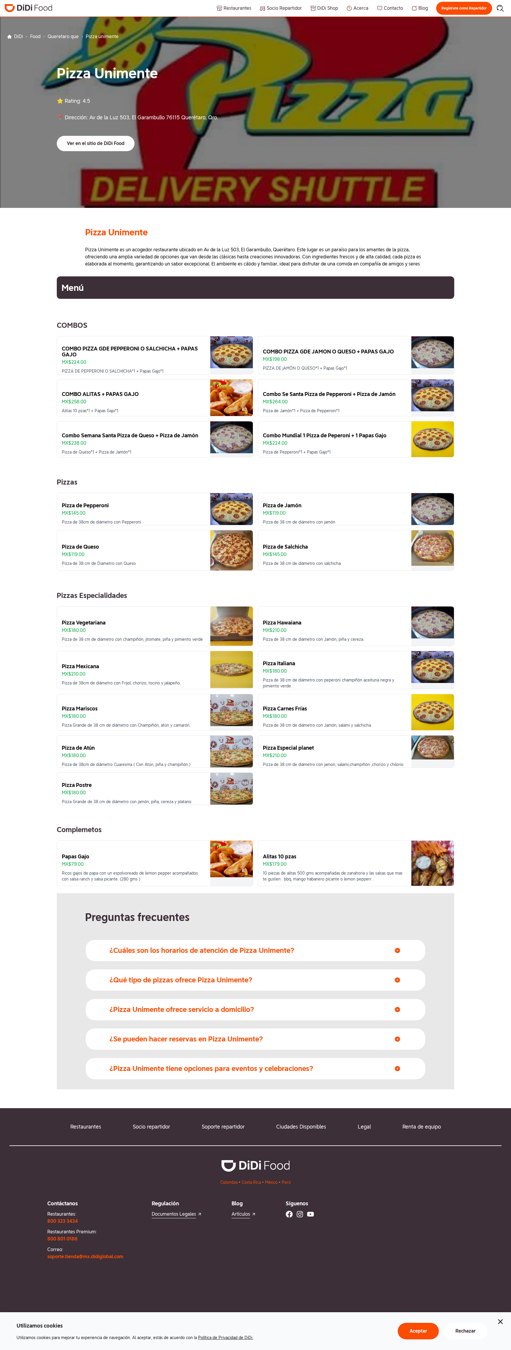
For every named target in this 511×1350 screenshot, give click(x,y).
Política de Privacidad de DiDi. (225, 1337)
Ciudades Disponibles (301, 1127)
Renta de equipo (421, 1127)
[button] (464, 8)
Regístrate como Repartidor (464, 8)
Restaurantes (85, 1127)
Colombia (228, 1182)
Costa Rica (251, 1182)
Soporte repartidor (223, 1127)
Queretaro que (63, 36)
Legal (364, 1127)
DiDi (18, 36)
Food (35, 36)
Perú (286, 1182)
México (271, 1182)
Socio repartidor (151, 1127)
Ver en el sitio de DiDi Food (95, 143)
